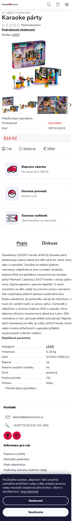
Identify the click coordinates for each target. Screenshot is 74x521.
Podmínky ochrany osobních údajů (25, 470)
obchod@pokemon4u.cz (28, 417)
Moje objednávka (14, 465)
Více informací (29, 492)
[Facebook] (8, 435)
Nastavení (36, 501)
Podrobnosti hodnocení (18, 30)
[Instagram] (17, 435)
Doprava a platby (14, 454)
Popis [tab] (22, 243)
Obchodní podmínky (16, 459)
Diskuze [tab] (49, 243)
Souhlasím (35, 512)
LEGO (16, 35)
